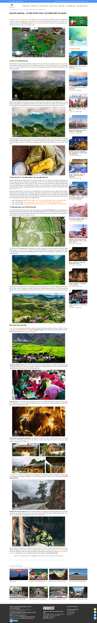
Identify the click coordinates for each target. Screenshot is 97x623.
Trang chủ (25, 6)
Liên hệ (86, 1)
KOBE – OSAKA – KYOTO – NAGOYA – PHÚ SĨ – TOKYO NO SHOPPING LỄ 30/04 (78, 220)
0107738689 (16, 609)
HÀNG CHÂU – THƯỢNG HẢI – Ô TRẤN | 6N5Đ (77, 110)
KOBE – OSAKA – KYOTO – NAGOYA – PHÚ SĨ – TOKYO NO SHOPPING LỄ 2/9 (78, 198)
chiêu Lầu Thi (13, 581)
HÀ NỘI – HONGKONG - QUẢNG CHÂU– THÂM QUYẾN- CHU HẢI (77, 264)
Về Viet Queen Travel (80, 1)
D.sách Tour (53, 6)
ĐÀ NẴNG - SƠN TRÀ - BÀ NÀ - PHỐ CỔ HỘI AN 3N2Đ (77, 68)
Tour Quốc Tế (43, 6)
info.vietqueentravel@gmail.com (19, 615)
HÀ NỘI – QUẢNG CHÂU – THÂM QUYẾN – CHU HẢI (78, 306)
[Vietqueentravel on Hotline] (95, 609)
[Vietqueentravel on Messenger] (95, 615)
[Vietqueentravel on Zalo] (95, 612)
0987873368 (17, 614)
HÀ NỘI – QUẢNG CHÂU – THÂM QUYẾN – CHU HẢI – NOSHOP (78, 285)
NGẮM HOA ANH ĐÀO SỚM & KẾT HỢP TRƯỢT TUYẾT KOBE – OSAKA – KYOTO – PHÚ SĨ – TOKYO (78, 241)
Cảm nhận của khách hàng (70, 1)
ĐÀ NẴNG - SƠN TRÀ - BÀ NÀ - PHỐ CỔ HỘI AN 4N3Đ (77, 89)
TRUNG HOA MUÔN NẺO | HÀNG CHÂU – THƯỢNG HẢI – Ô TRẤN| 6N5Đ (78, 132)
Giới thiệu (61, 6)
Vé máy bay (34, 6)
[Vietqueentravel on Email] (95, 618)
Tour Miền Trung (81, 6)
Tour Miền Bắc (70, 6)
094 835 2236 (14, 1)
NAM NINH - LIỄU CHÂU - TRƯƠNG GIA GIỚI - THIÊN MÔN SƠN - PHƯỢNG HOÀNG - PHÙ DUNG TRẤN (78, 153)
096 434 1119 (20, 1)
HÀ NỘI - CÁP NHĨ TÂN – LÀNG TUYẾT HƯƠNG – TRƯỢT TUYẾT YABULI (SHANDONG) (77, 176)
